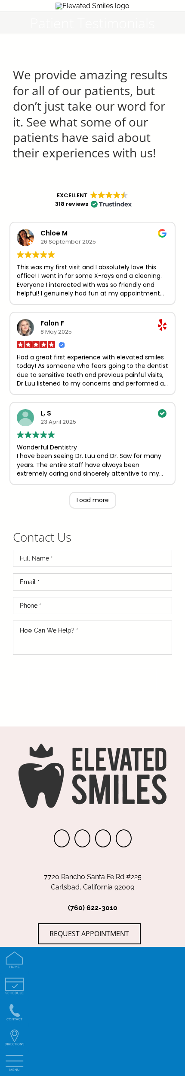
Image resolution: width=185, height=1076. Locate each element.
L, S (45, 413)
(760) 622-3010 (92, 908)
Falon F (52, 323)
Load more (93, 500)
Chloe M (54, 233)
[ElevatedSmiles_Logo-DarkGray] (93, 6)
